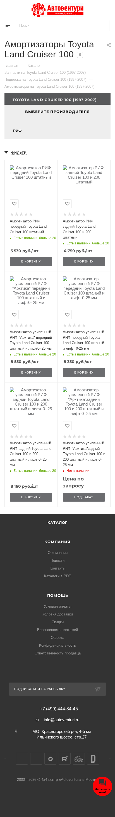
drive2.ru (93, 759)
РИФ (17, 131)
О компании (58, 553)
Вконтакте (22, 759)
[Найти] (102, 25)
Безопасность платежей (57, 630)
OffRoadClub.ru (79, 759)
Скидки (58, 622)
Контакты (57, 568)
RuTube (65, 759)
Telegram (36, 759)
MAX (50, 759)
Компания (57, 541)
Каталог (57, 522)
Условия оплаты (57, 606)
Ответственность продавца (58, 653)
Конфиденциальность (57, 645)
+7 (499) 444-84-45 (59, 709)
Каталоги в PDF (57, 576)
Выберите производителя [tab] (57, 111)
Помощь (57, 595)
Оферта (57, 638)
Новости (57, 560)
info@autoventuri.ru (61, 719)
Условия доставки (57, 614)
